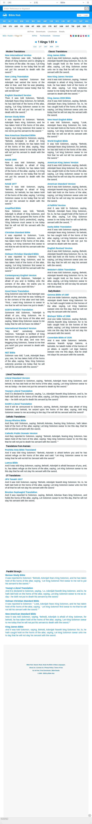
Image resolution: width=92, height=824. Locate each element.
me (74, 607)
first (62, 581)
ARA (51, 46)
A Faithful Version (56, 205)
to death (50, 622)
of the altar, (28, 581)
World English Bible (57, 141)
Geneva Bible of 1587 (58, 295)
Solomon (55, 581)
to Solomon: (26, 578)
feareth (58, 591)
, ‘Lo (43, 591)
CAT (45, 46)
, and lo (79, 591)
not (78, 581)
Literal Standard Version (17, 378)
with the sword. (49, 635)
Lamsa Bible (11, 463)
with (25, 609)
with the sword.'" (62, 622)
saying (36, 607)
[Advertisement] (46, 550)
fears (52, 578)
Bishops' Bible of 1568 (58, 316)
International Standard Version (20, 328)
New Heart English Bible (59, 119)
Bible (4, 36)
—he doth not (15, 596)
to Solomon (28, 591)
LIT (40, 46)
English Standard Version (18, 95)
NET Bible (10, 352)
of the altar (36, 594)
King (57, 578)
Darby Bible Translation (59, 227)
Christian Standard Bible (17, 232)
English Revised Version (59, 248)
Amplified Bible (13, 208)
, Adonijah (50, 591)
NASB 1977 (11, 184)
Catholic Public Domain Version (21, 433)
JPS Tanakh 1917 (14, 479)
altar (30, 607)
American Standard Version (61, 184)
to (21, 604)
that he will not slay (21, 635)
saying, (37, 581)
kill (10, 609)
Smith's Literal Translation (18, 404)
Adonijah (45, 578)
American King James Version (62, 162)
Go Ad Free (4, 818)
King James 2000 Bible (59, 98)
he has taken (19, 619)
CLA (35, 46)
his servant (10, 583)
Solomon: (71, 629)
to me (73, 581)
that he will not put (26, 622)
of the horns (16, 581)
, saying (37, 591)
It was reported (12, 578)
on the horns (24, 594)
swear (67, 581)
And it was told (12, 629)
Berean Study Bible (15, 117)
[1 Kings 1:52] (89, 374)
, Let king (54, 594)
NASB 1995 (11, 159)
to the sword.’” (23, 583)
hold (28, 619)
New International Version (18, 55)
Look (36, 604)
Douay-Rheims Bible (15, 420)
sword (34, 609)
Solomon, (64, 578)
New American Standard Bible (20, 135)
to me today (11, 622)
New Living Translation (17, 76)
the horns (16, 607)
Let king (58, 632)
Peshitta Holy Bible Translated (20, 450)
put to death (28, 596)
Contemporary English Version (21, 275)
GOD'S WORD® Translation (19, 310)
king (64, 591)
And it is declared (13, 591)
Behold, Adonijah (46, 629)
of (11, 607)
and (71, 604)
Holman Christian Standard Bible (22, 254)
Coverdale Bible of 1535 (59, 337)
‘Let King (46, 581)
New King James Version (60, 76)
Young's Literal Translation (18, 391)
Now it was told (13, 617)
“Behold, (36, 578)
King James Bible (56, 55)
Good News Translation (17, 291)
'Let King (66, 619)
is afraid (61, 617)
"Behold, (43, 617)
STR (57, 46)
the (29, 609)
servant (19, 609)
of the (25, 607)
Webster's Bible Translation (61, 269)
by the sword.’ (52, 596)
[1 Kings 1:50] (3, 374)
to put (83, 581)
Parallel (10, 36)
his (13, 609)
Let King (46, 607)
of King (69, 617)
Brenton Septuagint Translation (21, 492)
